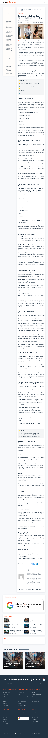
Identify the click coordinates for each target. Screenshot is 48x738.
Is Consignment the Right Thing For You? (9, 15)
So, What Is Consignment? (9, 10)
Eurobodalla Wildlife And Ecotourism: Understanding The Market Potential (34, 665)
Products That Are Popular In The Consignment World (9, 20)
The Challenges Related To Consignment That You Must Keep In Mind (9, 51)
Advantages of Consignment (9, 32)
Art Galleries (8, 60)
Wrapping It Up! (9, 73)
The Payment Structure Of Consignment (8, 40)
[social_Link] (5, 642)
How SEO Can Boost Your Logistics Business (29, 553)
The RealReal (8, 66)
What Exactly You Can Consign (9, 45)
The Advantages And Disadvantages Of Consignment (9, 27)
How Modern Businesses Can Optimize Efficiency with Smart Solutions (12, 665)
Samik (27, 570)
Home (19, 9)
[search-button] (41, 2)
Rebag (7, 63)
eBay (28, 512)
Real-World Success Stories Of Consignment (9, 57)
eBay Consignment (8, 70)
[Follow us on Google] (24, 605)
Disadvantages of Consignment (9, 36)
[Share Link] (31, 564)
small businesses (22, 75)
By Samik (21, 20)
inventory (34, 62)
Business (23, 9)
